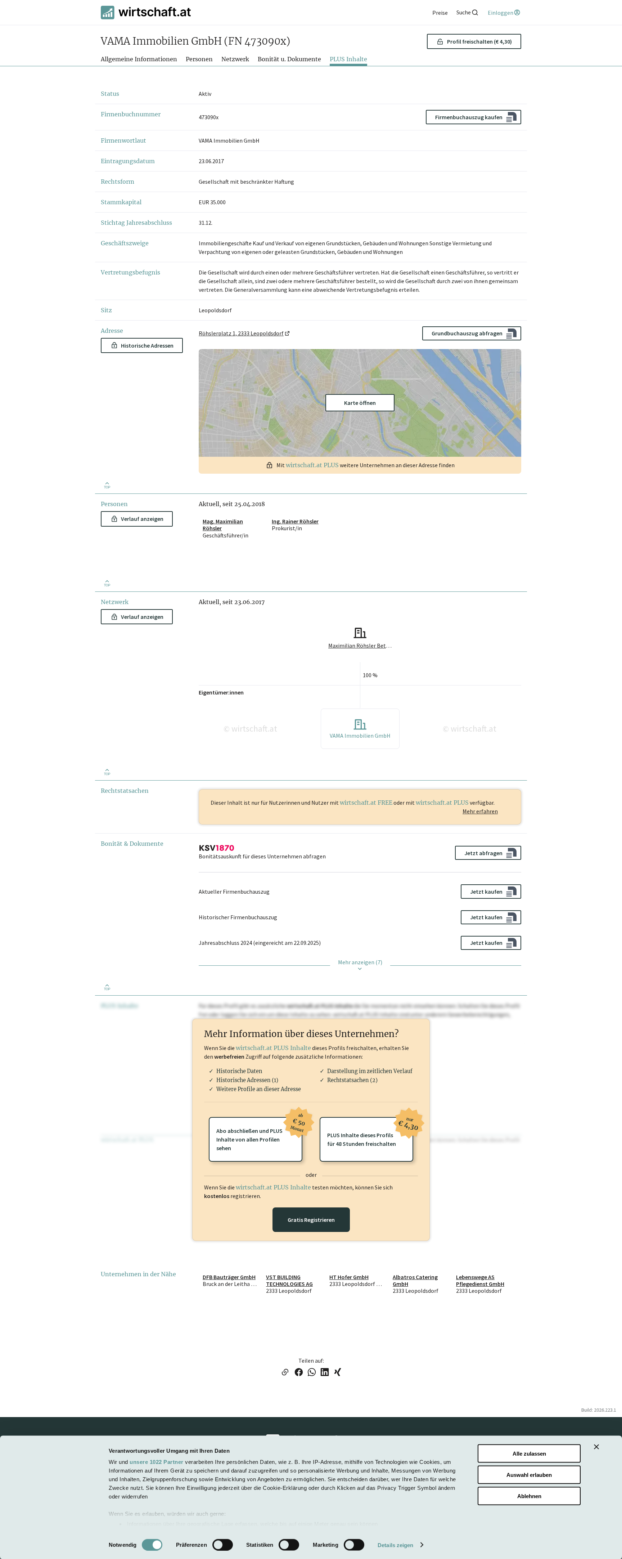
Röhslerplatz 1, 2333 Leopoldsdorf (241, 333)
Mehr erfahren (480, 811)
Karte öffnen (360, 402)
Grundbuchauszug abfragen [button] (467, 333)
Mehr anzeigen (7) (360, 962)
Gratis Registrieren (311, 1219)
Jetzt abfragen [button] (483, 853)
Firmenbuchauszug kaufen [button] (468, 117)
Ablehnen (529, 1496)
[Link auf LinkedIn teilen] (324, 1373)
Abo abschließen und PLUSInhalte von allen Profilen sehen (259, 1134)
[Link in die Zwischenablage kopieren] (285, 1373)
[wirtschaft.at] (146, 12)
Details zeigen (395, 1545)
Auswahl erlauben (529, 1474)
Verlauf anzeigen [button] (142, 518)
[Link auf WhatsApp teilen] (311, 1373)
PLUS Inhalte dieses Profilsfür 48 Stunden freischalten (370, 1132)
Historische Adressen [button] (147, 345)
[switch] (222, 1544)
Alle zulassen (529, 1454)
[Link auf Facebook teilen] (298, 1373)
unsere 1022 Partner (157, 1462)
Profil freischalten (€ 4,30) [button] (479, 41)
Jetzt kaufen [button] (486, 891)
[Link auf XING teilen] (337, 1373)
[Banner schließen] (596, 1446)
